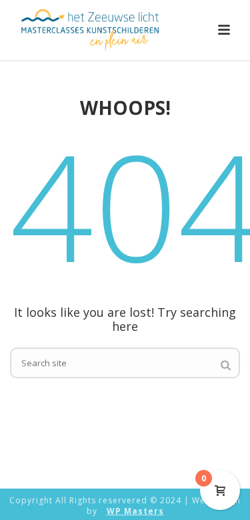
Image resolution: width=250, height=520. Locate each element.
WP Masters (135, 511)
